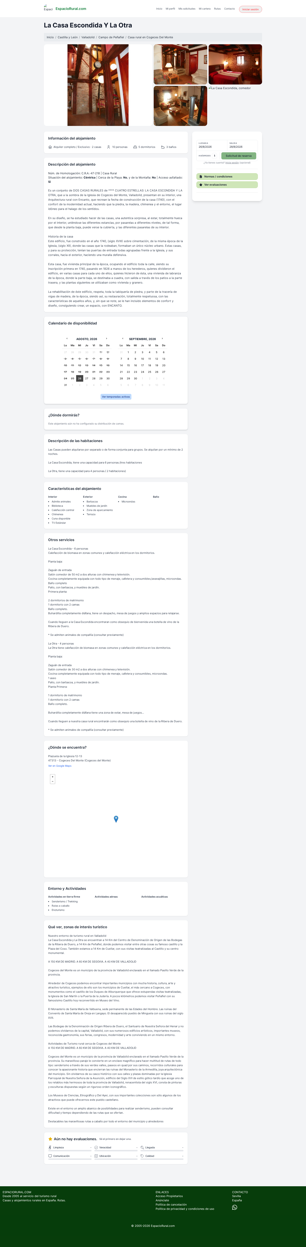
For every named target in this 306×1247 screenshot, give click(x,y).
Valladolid (88, 37)
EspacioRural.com (163, 1226)
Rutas (217, 8)
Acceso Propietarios (169, 1196)
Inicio (159, 8)
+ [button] (52, 776)
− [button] (52, 781)
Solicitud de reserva (239, 155)
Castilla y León (68, 37)
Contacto (229, 8)
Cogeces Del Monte (159, 37)
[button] (227, 150)
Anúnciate (162, 1200)
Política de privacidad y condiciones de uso (185, 1209)
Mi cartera (205, 8)
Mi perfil (170, 8)
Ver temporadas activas (116, 396)
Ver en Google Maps (59, 765)
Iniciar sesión (250, 9)
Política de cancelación (171, 1204)
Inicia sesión (232, 162)
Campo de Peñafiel (111, 37)
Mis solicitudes (186, 8)
